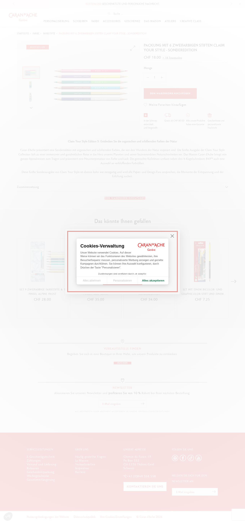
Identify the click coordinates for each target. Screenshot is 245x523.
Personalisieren (122, 280)
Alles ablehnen (92, 280)
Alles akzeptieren (153, 280)
